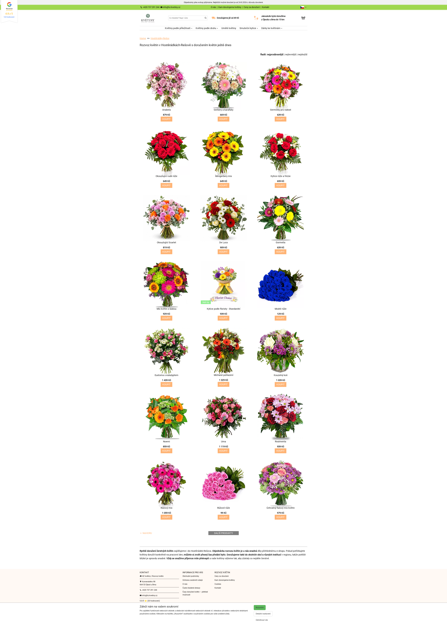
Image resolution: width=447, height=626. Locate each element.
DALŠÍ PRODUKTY (223, 533)
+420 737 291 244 (150, 7)
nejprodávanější (275, 54)
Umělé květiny (228, 28)
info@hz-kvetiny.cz (171, 7)
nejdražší (302, 54)
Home (143, 38)
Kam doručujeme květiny (229, 7)
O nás (214, 7)
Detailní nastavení (263, 614)
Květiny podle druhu (206, 28)
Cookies (218, 584)
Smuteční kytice (248, 28)
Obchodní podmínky (191, 576)
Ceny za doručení (252, 7)
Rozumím (260, 607)
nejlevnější (290, 54)
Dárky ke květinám (271, 28)
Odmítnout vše (262, 620)
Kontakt (265, 7)
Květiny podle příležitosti (178, 28)
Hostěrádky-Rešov (160, 38)
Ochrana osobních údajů (193, 580)
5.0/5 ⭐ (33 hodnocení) (150, 601)
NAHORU (147, 533)
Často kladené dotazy (191, 588)
